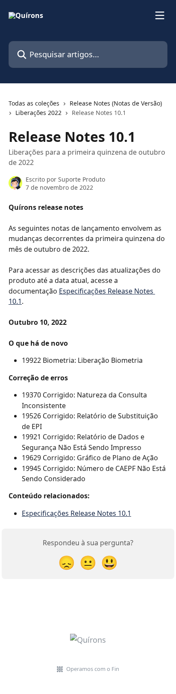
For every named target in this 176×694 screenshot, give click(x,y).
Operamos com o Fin (92, 669)
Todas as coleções (34, 103)
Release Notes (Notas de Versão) (116, 103)
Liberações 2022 (38, 113)
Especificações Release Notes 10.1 (76, 513)
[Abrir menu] (159, 15)
